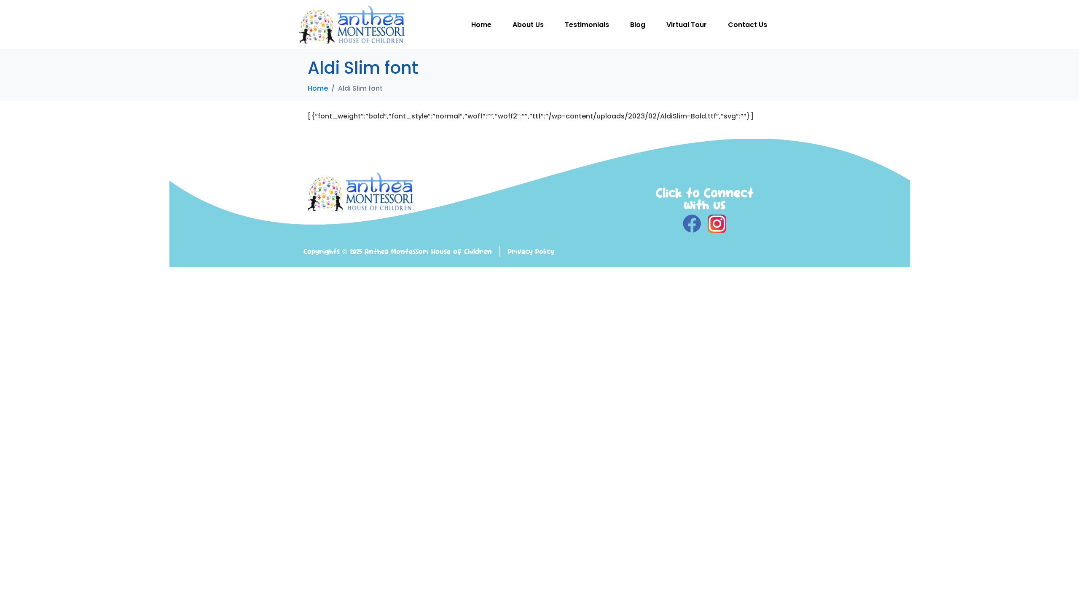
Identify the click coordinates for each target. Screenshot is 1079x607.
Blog (637, 25)
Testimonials (587, 25)
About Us (528, 25)
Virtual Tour (686, 25)
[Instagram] (717, 224)
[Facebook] (692, 224)
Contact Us (747, 25)
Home (481, 25)
